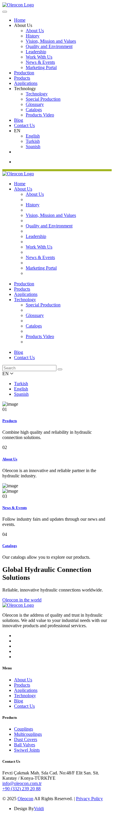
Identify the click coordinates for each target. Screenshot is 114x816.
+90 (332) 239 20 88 (21, 788)
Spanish (33, 146)
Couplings (23, 728)
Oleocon (25, 798)
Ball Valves (24, 744)
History (32, 35)
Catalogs (34, 109)
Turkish (33, 141)
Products (22, 78)
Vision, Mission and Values (51, 41)
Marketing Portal (41, 67)
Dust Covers (25, 739)
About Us (35, 30)
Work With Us (39, 56)
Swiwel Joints (27, 750)
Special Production (43, 99)
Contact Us (24, 125)
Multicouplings (28, 734)
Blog (18, 120)
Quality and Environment (49, 46)
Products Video (40, 114)
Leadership (36, 51)
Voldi (39, 808)
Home (19, 20)
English (33, 135)
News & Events (40, 62)
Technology (37, 93)
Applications (25, 83)
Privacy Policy (89, 798)
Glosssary (35, 104)
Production (24, 72)
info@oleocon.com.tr (22, 783)
